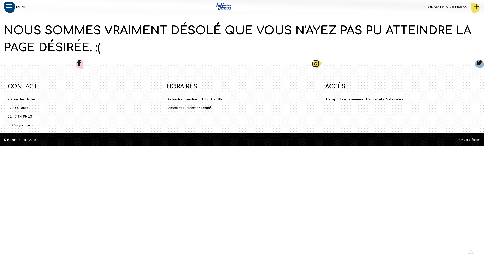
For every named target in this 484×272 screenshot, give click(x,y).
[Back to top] (471, 251)
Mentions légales (469, 140)
